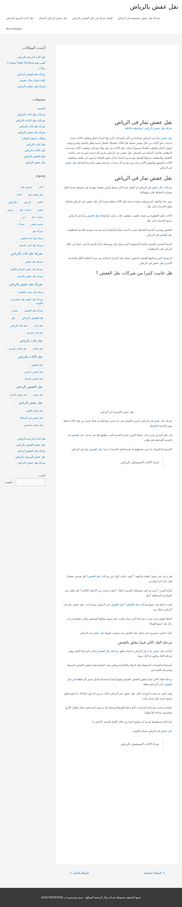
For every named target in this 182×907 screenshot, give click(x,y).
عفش (15, 310)
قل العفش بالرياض (32, 318)
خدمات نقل (25, 209)
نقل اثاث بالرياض (35, 144)
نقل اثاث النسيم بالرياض (19, 18)
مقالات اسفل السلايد (33, 138)
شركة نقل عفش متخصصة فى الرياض (139, 18)
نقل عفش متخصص (33, 424)
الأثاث (19, 194)
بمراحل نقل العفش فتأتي (105, 651)
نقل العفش (37, 364)
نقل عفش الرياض (35, 162)
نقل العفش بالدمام (34, 378)
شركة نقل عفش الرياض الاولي (26, 269)
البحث (41, 475)
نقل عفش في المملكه (31, 417)
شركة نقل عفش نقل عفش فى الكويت (26, 301)
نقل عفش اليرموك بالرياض (30, 456)
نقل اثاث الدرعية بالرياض (31, 57)
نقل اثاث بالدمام (35, 332)
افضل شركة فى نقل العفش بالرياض (92, 18)
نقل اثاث (38, 325)
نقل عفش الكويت (34, 410)
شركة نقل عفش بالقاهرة (30, 292)
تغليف (40, 209)
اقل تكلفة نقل (35, 194)
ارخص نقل (26, 187)
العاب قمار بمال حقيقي (32, 80)
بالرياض (13, 202)
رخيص (10, 209)
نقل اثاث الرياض (19, 325)
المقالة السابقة (154, 873)
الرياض (27, 202)
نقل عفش (166, 138)
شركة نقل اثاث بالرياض (32, 126)
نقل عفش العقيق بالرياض (31, 444)
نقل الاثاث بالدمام (17, 348)
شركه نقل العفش (33, 310)
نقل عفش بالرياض (154, 6)
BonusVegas (14, 28)
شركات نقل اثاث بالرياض (31, 114)
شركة (21, 224)
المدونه (41, 108)
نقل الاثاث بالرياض (35, 150)
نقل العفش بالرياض (34, 156)
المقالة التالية (79, 873)
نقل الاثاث (38, 348)
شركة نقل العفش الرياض (31, 74)
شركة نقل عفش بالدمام (30, 276)
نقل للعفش (93, 215)
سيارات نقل (37, 216)
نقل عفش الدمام (18, 394)
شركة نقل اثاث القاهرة (31, 238)
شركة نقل (37, 231)
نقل (13, 318)
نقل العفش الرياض (33, 371)
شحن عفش (37, 224)
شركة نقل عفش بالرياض (158, 128)
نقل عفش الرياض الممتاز (53, 18)
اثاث (41, 187)
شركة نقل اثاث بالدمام (31, 245)
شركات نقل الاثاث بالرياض (30, 120)
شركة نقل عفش (34, 261)
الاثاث (40, 202)
